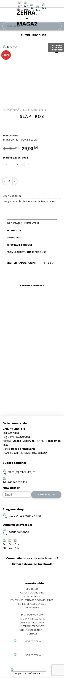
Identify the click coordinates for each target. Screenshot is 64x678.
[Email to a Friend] (25, 209)
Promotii (51, 201)
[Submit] (57, 26)
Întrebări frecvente (32, 626)
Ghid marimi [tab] (14, 237)
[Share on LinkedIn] (38, 209)
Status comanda (18, 532)
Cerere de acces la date (32, 603)
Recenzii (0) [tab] (14, 230)
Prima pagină (11, 109)
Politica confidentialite (32, 629)
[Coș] (59, 15)
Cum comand (32, 596)
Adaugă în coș (36, 181)
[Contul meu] (54, 15)
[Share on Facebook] (12, 209)
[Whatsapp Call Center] (44, 6)
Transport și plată (32, 615)
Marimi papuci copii (15, 157)
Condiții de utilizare (32, 592)
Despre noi (32, 588)
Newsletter (32, 607)
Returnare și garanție (32, 618)
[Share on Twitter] (19, 209)
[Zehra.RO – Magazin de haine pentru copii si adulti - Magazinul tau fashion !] (27, 16)
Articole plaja (20, 201)
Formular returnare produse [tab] (26, 252)
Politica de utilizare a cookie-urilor (32, 600)
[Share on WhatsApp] (6, 209)
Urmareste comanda (32, 622)
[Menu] (5, 15)
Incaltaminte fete (34, 109)
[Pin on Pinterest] (31, 209)
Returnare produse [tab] (19, 244)
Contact (32, 633)
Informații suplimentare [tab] (23, 223)
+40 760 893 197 (17, 482)
